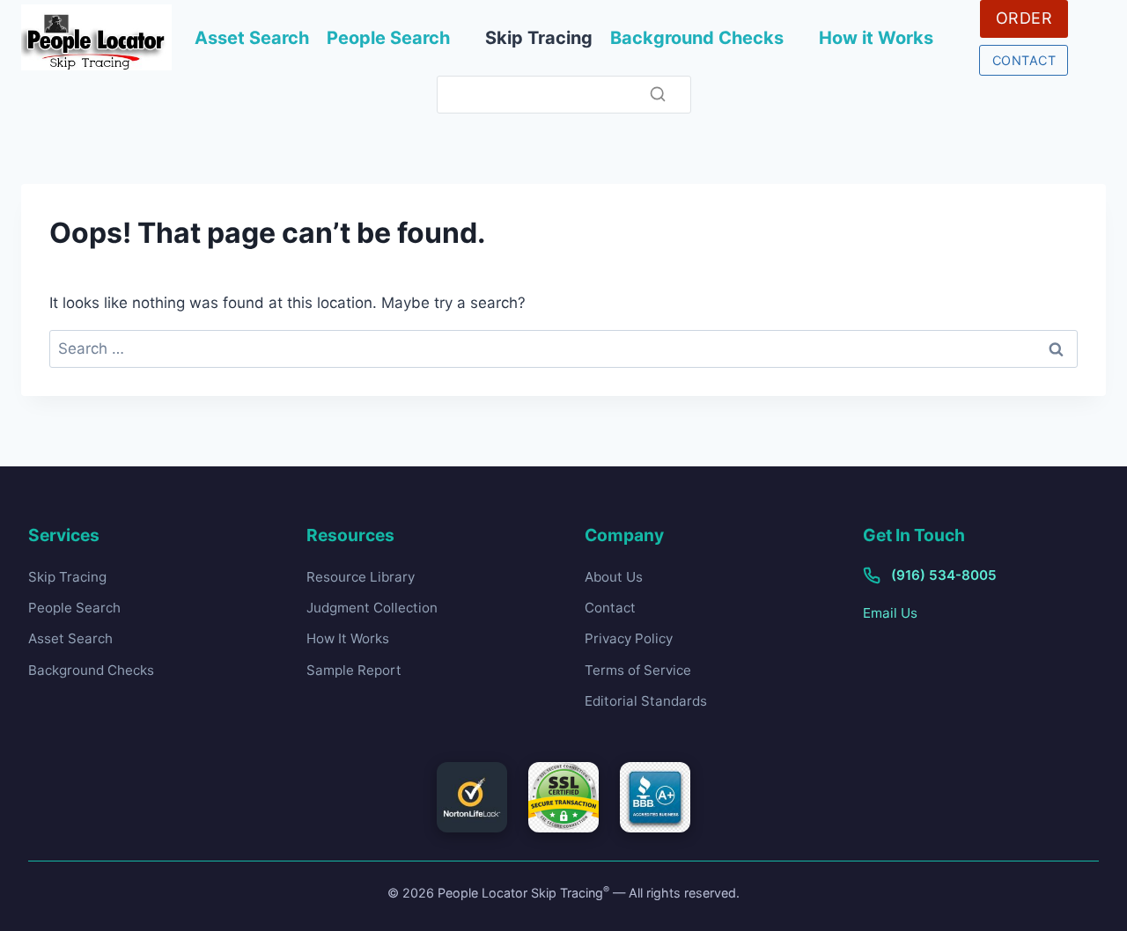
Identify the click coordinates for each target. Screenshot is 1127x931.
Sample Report (353, 670)
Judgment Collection (372, 607)
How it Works (876, 37)
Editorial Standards (646, 701)
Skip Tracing (539, 37)
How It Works (347, 638)
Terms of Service (638, 670)
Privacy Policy (629, 638)
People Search (388, 37)
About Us (614, 576)
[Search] (657, 94)
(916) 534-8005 (944, 575)
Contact (610, 607)
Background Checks (697, 37)
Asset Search (252, 37)
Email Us (890, 613)
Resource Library (360, 576)
